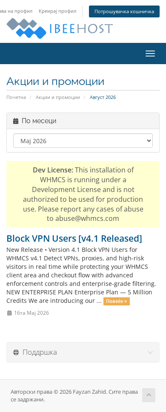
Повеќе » (116, 301)
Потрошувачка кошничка (124, 11)
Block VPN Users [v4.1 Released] (74, 238)
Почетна (16, 97)
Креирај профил (57, 11)
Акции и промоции (58, 97)
